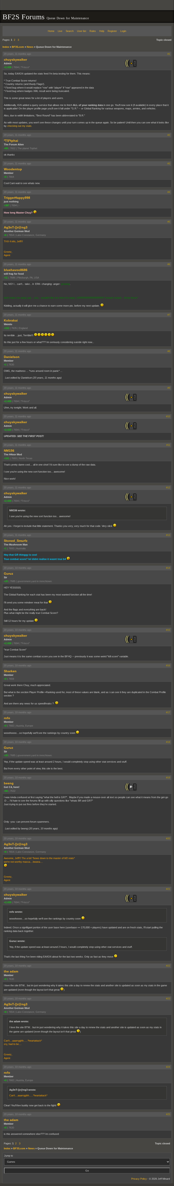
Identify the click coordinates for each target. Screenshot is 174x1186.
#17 (168, 712)
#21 (168, 889)
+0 (5, 176)
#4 (168, 192)
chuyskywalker (15, 59)
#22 (168, 965)
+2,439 (7, 67)
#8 (168, 351)
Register (112, 31)
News (30, 47)
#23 (168, 998)
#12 (168, 487)
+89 (6, 148)
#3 (168, 163)
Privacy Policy (139, 1178)
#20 (168, 838)
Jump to (8, 1155)
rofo (7, 718)
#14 (168, 568)
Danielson (11, 357)
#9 (168, 388)
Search (70, 31)
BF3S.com (18, 47)
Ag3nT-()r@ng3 (15, 227)
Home (51, 31)
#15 (168, 630)
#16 (168, 665)
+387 (6, 205)
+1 (5, 364)
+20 (6, 581)
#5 (168, 221)
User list (81, 31)
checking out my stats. (19, 126)
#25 (168, 1114)
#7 (168, 314)
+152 (6, 328)
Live (60, 31)
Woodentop (13, 169)
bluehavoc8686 (15, 270)
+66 (6, 791)
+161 (6, 458)
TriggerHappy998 (17, 197)
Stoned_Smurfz (15, 541)
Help (101, 31)
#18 (168, 742)
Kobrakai (11, 320)
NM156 (9, 450)
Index (5, 47)
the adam (11, 971)
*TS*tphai (11, 140)
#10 (168, 416)
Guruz (8, 573)
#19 (168, 777)
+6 (5, 235)
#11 (168, 445)
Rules (92, 31)
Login (123, 31)
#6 (168, 264)
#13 (168, 535)
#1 (168, 54)
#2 (168, 135)
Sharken (10, 671)
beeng (9, 783)
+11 (6, 277)
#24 (168, 1067)
